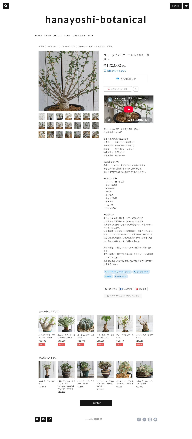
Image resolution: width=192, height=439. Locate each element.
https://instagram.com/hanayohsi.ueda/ (150, 419)
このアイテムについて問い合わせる (124, 296)
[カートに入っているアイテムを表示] (186, 6)
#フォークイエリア (141, 272)
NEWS (47, 35)
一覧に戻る (96, 403)
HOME (38, 35)
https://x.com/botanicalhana (144, 419)
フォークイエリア (68, 46)
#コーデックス (120, 276)
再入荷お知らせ (128, 78)
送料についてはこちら (116, 71)
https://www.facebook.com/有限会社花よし (139, 419)
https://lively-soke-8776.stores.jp (155, 419)
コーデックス (52, 46)
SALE (90, 35)
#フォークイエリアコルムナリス (117, 272)
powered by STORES (93, 419)
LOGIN (175, 6)
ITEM (67, 35)
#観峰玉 (108, 276)
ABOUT (58, 35)
